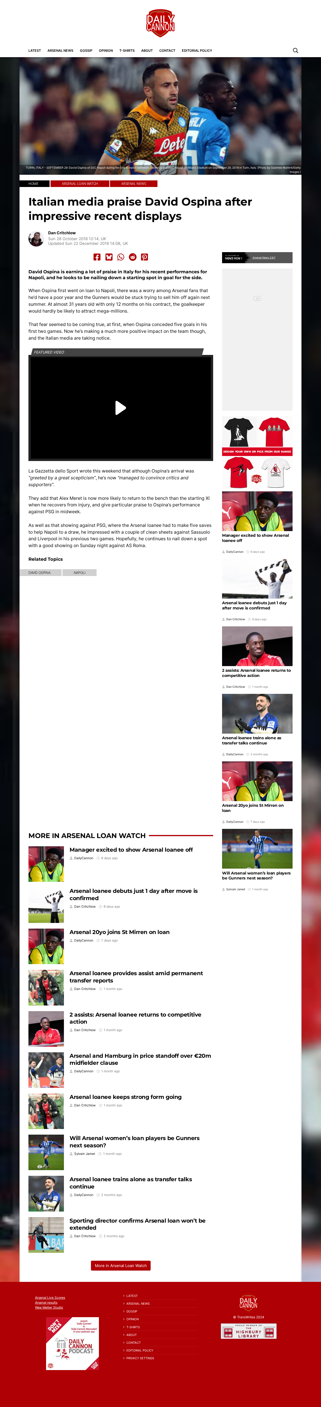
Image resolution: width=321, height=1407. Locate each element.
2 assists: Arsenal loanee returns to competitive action (256, 673)
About (147, 50)
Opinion (106, 50)
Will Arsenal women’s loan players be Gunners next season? (256, 875)
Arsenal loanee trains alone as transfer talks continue (251, 740)
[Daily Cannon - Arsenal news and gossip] (160, 23)
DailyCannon (83, 858)
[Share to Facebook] (97, 257)
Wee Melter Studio (49, 1307)
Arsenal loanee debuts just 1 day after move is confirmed (254, 605)
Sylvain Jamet (84, 1153)
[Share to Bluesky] (109, 257)
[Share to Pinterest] (145, 257)
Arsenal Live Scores (50, 1298)
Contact (167, 50)
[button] (295, 50)
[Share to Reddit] (133, 257)
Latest (34, 50)
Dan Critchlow (62, 233)
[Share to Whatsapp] (121, 257)
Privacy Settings (140, 1358)
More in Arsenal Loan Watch (87, 835)
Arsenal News (60, 50)
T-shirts (127, 50)
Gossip (86, 50)
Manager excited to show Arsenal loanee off (131, 849)
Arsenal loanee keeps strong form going (126, 1096)
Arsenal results (46, 1302)
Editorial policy (197, 50)
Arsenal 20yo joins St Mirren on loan (120, 932)
